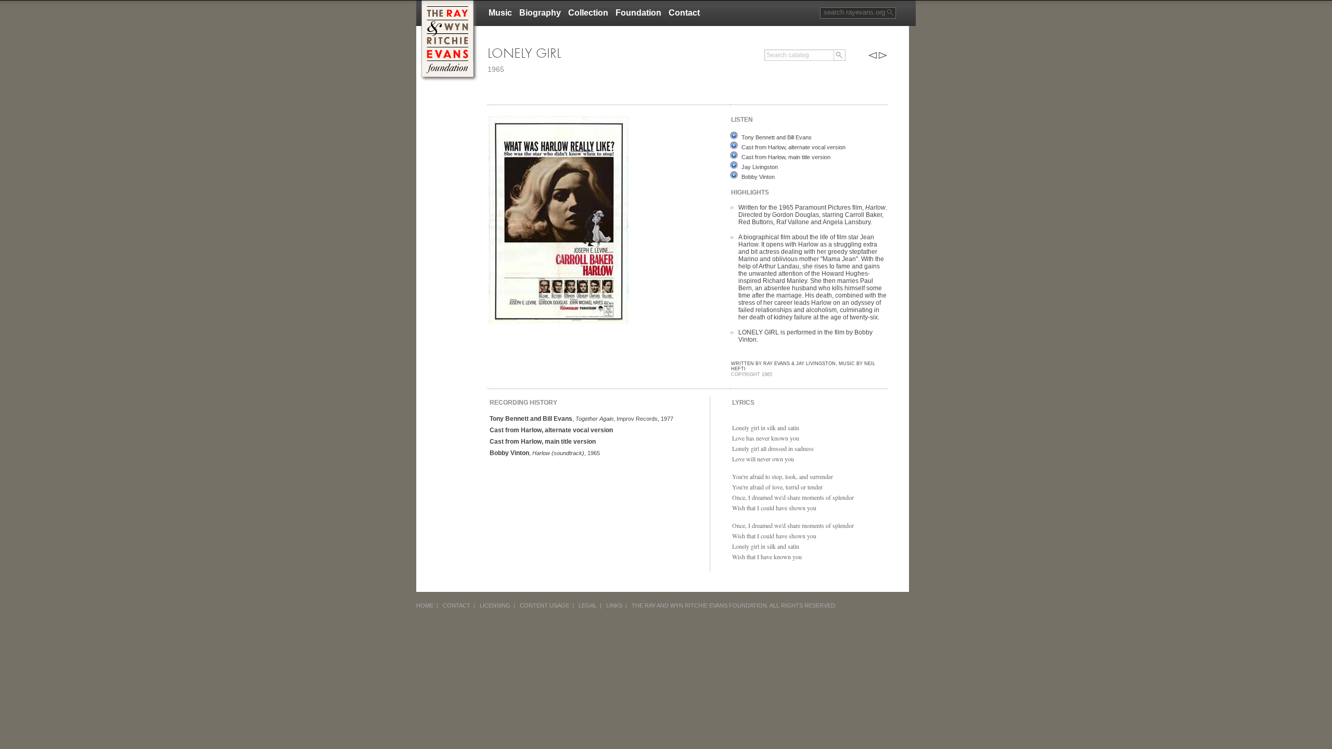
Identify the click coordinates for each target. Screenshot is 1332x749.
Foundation (638, 12)
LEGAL (588, 605)
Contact (684, 12)
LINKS (614, 605)
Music (500, 12)
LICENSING (495, 605)
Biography (540, 12)
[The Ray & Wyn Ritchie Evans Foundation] (447, 4)
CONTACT (456, 605)
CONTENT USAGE (544, 605)
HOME (424, 605)
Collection (588, 12)
